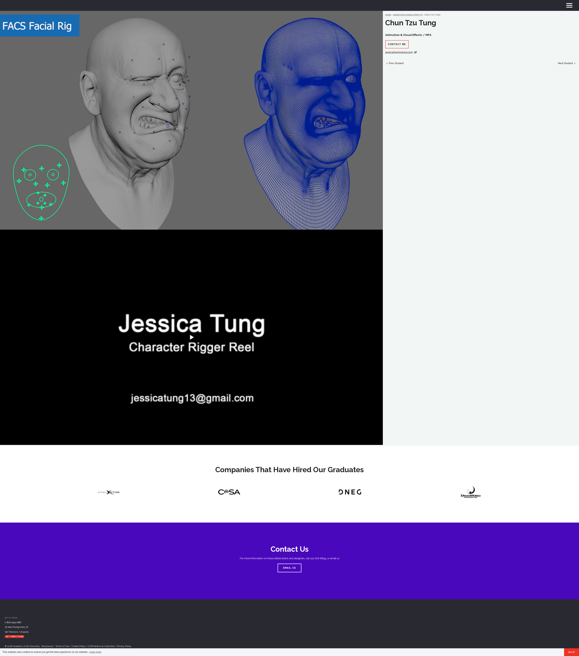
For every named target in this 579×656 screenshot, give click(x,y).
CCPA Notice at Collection (101, 646)
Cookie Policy (78, 646)
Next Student (565, 63)
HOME (388, 15)
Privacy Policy (124, 646)
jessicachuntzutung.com (399, 52)
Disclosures (47, 646)
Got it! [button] (571, 652)
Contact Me (397, 44)
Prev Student (396, 63)
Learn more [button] (95, 652)
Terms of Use (62, 646)
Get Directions (14, 636)
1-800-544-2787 (13, 622)
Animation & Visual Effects (407, 15)
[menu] (569, 5)
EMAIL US (289, 567)
